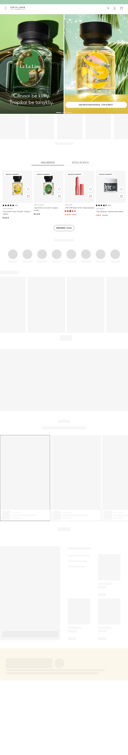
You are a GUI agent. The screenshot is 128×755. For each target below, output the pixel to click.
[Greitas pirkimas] (28, 196)
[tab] (48, 163)
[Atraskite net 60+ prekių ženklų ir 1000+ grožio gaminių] (108, 8)
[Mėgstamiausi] (28, 189)
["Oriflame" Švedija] (18, 8)
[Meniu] (6, 8)
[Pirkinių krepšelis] (121, 8)
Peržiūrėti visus (64, 228)
